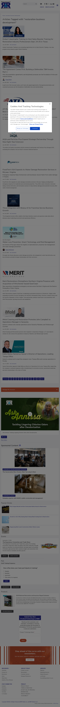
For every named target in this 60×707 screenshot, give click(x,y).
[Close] (50, 104)
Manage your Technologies (22, 128)
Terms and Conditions (26, 119)
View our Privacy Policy (36, 124)
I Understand (35, 128)
